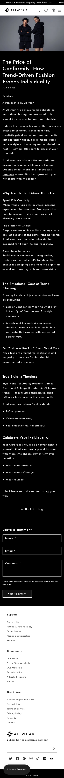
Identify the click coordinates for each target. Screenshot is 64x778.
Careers (11, 722)
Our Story (12, 658)
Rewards (11, 717)
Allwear (35, 775)
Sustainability (14, 672)
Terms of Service (16, 708)
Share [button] (9, 96)
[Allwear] (51, 758)
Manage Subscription (19, 635)
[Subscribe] (54, 748)
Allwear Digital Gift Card (20, 699)
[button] (59, 10)
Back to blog (34, 509)
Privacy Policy (14, 713)
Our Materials (14, 667)
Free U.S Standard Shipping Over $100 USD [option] (27, 2)
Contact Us (13, 622)
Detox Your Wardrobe (19, 663)
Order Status (14, 631)
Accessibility (13, 704)
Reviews (11, 640)
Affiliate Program (16, 676)
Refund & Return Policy (19, 626)
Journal (11, 681)
